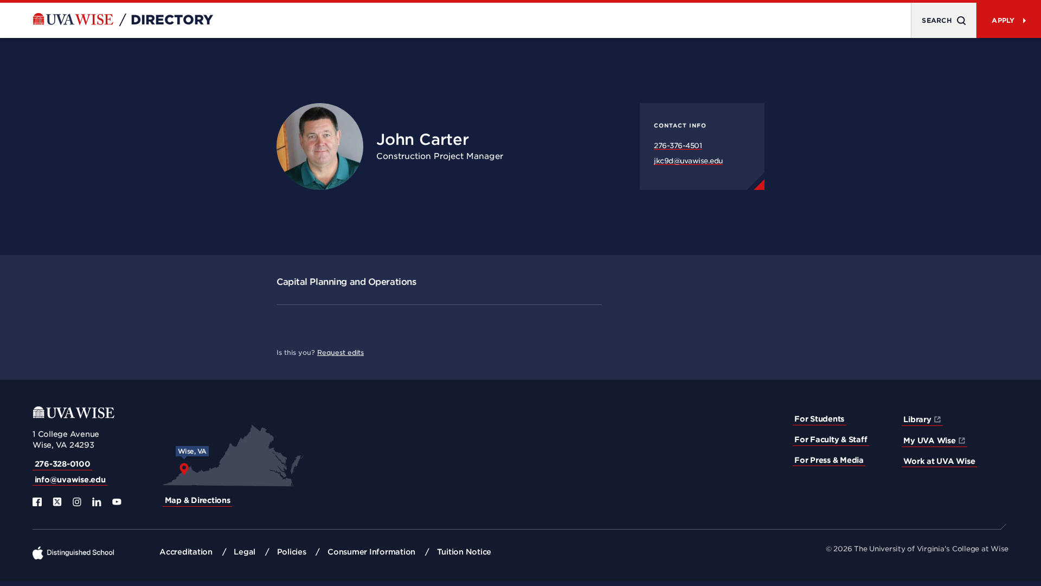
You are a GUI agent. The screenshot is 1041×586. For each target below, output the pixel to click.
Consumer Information (371, 551)
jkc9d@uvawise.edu (688, 161)
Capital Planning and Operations (346, 282)
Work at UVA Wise (939, 461)
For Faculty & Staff (830, 439)
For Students (819, 419)
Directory (172, 20)
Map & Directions (197, 500)
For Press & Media (829, 460)
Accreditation (186, 551)
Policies (291, 551)
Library (917, 419)
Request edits (340, 352)
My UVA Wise (929, 440)
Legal (244, 551)
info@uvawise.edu (70, 479)
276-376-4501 (678, 146)
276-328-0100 (63, 464)
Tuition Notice (464, 551)
